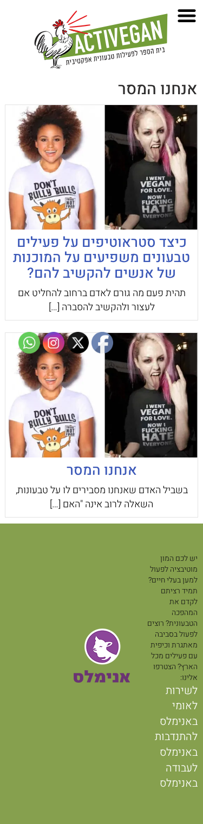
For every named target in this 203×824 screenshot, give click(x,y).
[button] (187, 16)
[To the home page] (102, 40)
